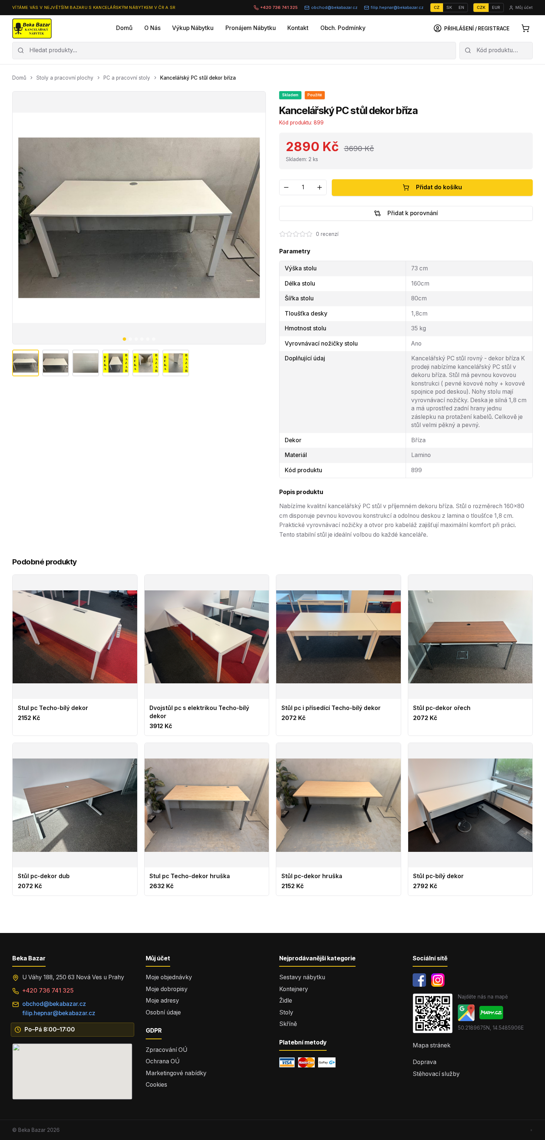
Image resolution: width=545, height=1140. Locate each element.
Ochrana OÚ (162, 1061)
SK (449, 7)
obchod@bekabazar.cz (334, 7)
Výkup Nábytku (193, 27)
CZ (437, 7)
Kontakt (297, 27)
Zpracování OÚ (166, 1049)
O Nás (152, 27)
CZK (481, 7)
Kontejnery (293, 989)
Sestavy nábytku (302, 977)
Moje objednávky (169, 977)
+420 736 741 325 (279, 7)
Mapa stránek (431, 1045)
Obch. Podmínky (343, 27)
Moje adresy (162, 1000)
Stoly (286, 1012)
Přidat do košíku (439, 187)
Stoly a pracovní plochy (64, 78)
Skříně (288, 1023)
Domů (124, 27)
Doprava (424, 1062)
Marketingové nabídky (176, 1073)
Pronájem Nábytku (250, 27)
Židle (285, 1000)
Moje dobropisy (167, 989)
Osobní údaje (163, 1012)
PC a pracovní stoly (126, 78)
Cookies (156, 1084)
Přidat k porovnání (412, 213)
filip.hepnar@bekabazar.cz (397, 7)
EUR (496, 7)
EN (461, 7)
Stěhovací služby (436, 1073)
